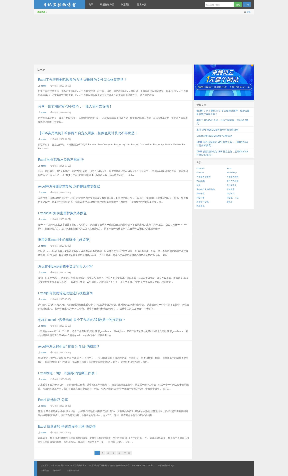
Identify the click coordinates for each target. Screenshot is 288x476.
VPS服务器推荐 (203, 176)
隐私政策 (141, 4)
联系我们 (125, 4)
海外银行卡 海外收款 (205, 189)
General (200, 172)
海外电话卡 (231, 185)
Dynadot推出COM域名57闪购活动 (214, 135)
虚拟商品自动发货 (166, 465)
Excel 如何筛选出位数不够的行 (61, 159)
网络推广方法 (232, 197)
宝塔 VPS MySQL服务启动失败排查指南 (217, 129)
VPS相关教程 (232, 176)
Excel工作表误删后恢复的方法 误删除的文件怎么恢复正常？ (82, 79)
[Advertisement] (144, 39)
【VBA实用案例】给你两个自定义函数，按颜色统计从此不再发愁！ (88, 132)
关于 (91, 4)
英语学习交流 (202, 201)
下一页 (127, 452)
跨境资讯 (200, 205)
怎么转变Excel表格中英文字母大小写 (65, 266)
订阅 (247, 4)
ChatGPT (200, 168)
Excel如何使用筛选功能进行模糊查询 (65, 292)
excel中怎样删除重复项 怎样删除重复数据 (69, 186)
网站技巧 (230, 193)
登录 (249, 11)
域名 (198, 185)
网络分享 (200, 197)
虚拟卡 (229, 201)
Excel (41, 69)
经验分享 (200, 193)
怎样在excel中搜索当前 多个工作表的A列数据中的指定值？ (82, 319)
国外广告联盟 (232, 180)
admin (43, 85)
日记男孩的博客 (59, 4)
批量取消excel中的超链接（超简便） (65, 239)
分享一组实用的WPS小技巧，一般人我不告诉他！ (75, 106)
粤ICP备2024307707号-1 (143, 465)
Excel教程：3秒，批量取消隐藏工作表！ (68, 372)
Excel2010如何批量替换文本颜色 (62, 212)
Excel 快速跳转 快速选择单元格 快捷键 (67, 426)
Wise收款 (200, 180)
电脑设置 (230, 189)
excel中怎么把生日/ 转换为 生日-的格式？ (69, 346)
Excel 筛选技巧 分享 (53, 399)
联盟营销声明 (107, 4)
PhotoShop (231, 172)
